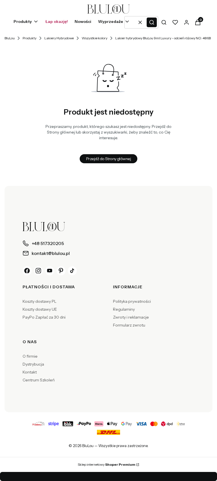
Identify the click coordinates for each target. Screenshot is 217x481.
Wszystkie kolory (94, 38)
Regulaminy (124, 309)
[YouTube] (49, 270)
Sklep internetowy (106, 464)
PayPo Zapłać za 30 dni (44, 317)
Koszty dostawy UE (40, 309)
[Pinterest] (61, 270)
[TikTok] (72, 270)
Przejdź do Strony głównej (108, 158)
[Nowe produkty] (83, 22)
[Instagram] (38, 270)
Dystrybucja (33, 364)
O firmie (30, 356)
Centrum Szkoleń (39, 380)
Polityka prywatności (132, 301)
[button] (152, 22)
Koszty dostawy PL (40, 301)
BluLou (10, 38)
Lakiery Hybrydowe (59, 38)
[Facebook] (27, 270)
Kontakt (30, 372)
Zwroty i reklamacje (131, 317)
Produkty (29, 38)
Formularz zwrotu (129, 325)
